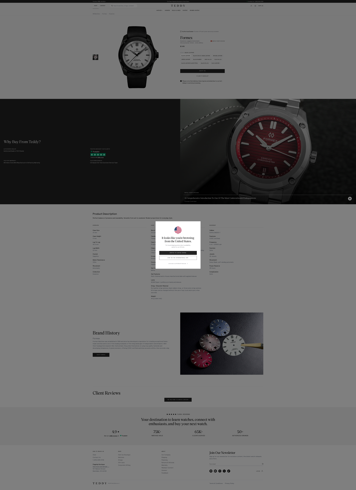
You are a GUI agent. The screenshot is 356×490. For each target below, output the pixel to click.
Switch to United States (178, 252)
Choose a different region (177, 263)
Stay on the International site (178, 257)
